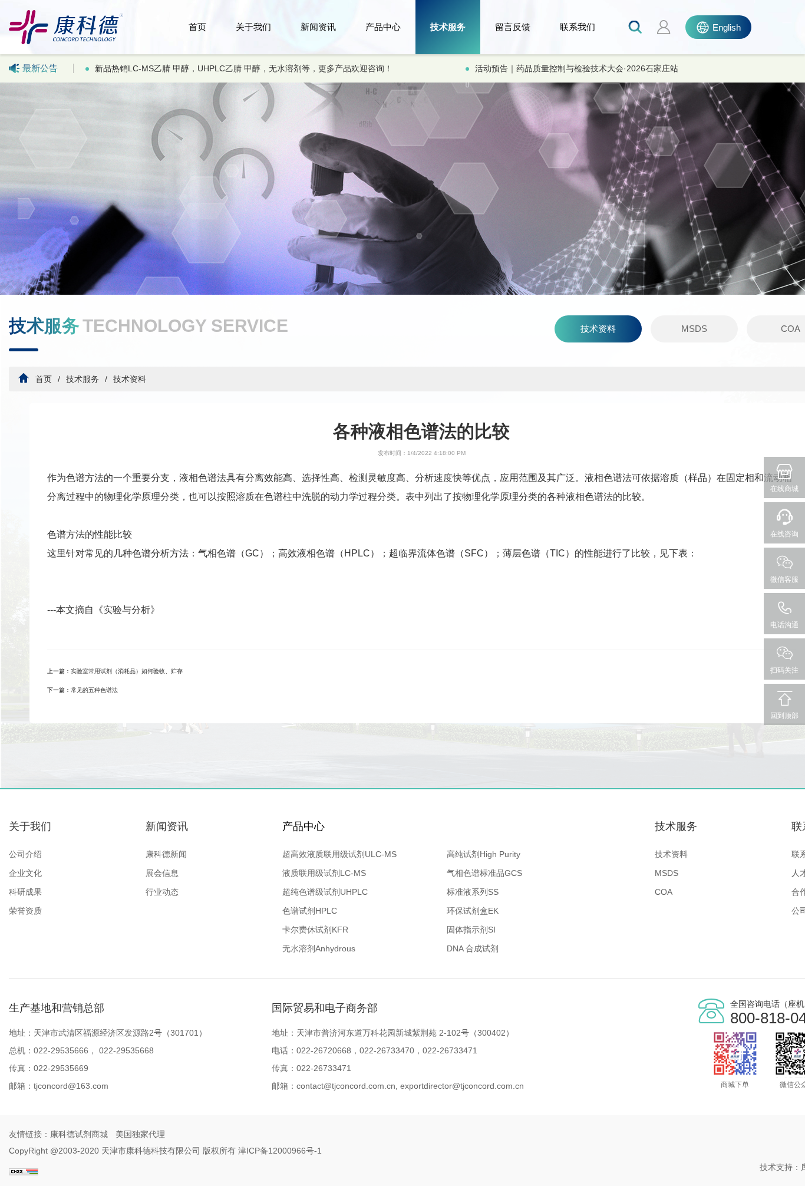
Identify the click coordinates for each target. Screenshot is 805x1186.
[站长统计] (23, 1167)
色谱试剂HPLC (309, 910)
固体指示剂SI (471, 929)
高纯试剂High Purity (483, 854)
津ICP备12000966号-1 (280, 1150)
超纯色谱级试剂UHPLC (325, 892)
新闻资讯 (318, 27)
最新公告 (40, 68)
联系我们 (577, 27)
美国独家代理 (140, 1134)
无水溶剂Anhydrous (318, 948)
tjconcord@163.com (71, 1086)
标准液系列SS (473, 892)
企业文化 (25, 873)
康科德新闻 (166, 854)
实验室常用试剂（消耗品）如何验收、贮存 (127, 671)
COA (663, 892)
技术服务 (448, 27)
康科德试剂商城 (79, 1134)
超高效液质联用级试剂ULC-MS (339, 854)
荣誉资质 (25, 910)
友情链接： (29, 1134)
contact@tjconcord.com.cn (345, 1086)
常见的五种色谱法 (94, 690)
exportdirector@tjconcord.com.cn (461, 1086)
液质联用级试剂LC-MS (324, 873)
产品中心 (383, 27)
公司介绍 (25, 854)
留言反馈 (512, 27)
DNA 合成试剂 (473, 948)
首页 (197, 27)
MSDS (694, 329)
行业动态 (162, 892)
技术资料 (598, 329)
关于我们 (253, 27)
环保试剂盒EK (473, 910)
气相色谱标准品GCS (484, 873)
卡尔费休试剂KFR (315, 929)
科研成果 (25, 892)
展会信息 (162, 873)
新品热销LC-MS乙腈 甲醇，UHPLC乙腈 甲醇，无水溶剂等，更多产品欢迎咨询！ (243, 68)
